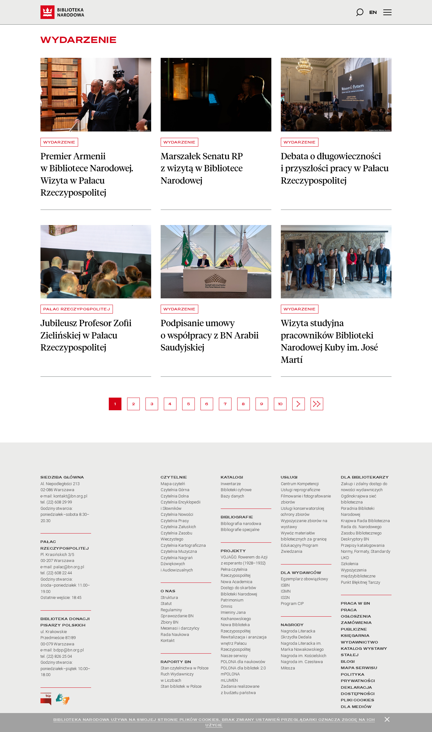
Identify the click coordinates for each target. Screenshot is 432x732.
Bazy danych (232, 496)
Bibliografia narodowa (241, 523)
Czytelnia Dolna (175, 496)
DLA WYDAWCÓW (301, 572)
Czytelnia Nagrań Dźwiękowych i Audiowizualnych (177, 563)
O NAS (168, 591)
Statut (166, 603)
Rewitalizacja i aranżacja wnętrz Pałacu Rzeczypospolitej (244, 643)
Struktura (169, 597)
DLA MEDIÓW (356, 706)
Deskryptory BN (355, 539)
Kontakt (168, 640)
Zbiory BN (169, 622)
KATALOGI (232, 477)
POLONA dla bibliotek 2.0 (243, 668)
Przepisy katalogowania (363, 545)
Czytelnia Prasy (175, 520)
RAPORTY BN (176, 661)
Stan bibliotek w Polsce (181, 686)
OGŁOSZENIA (356, 616)
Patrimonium (232, 600)
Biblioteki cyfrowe (236, 489)
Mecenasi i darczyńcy (180, 628)
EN (373, 12)
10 (282, 403)
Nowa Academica (236, 581)
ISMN (286, 591)
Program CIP (292, 603)
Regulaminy (171, 609)
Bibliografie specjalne (240, 529)
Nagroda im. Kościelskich (303, 655)
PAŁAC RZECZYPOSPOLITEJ (76, 309)
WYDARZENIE (59, 142)
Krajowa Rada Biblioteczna (365, 520)
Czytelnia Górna (175, 489)
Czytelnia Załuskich (178, 526)
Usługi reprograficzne (300, 489)
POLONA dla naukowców (243, 661)
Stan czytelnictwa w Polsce (184, 668)
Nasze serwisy (234, 655)
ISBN (285, 585)
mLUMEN (229, 680)
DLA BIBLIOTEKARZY (365, 477)
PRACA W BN (355, 603)
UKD (345, 557)
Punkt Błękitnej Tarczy (360, 582)
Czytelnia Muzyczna (179, 551)
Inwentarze (231, 483)
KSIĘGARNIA (355, 635)
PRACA (349, 610)
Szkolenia (349, 563)
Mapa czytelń (173, 483)
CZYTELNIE (174, 477)
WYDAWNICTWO (359, 642)
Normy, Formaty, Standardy (365, 551)
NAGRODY (292, 624)
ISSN (285, 597)
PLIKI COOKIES (357, 700)
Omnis (226, 606)
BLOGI (348, 661)
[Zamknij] (387, 719)
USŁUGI (289, 477)
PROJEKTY (233, 550)
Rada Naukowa (175, 634)
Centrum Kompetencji (300, 483)
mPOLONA (230, 674)
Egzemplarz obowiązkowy (304, 578)
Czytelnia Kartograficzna (183, 545)
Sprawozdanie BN (177, 615)
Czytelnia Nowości (177, 514)
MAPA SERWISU (359, 667)
